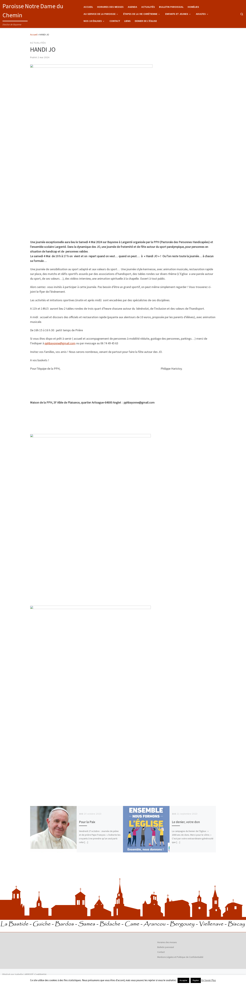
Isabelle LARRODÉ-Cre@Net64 (30, 974)
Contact (161, 952)
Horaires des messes (167, 942)
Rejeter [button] (196, 980)
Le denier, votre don (186, 822)
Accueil (33, 34)
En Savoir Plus (208, 980)
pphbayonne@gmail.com (60, 343)
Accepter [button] (183, 980)
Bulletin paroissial (165, 947)
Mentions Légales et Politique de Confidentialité (180, 957)
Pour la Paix (87, 822)
